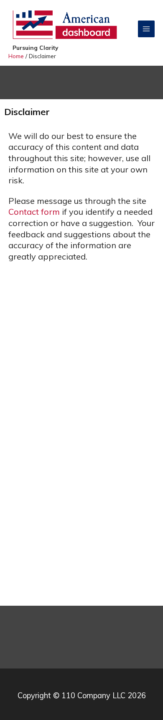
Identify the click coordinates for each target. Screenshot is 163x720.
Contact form (34, 211)
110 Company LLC (93, 695)
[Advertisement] (81, 520)
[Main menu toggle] (146, 29)
